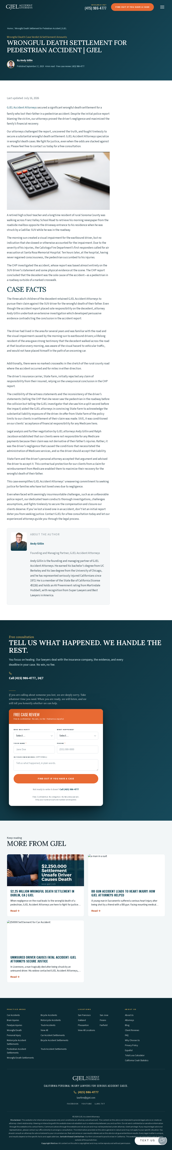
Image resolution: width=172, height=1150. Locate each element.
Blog (127, 1025)
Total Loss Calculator (134, 1055)
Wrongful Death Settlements (20, 1057)
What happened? (65, 729)
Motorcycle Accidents (51, 1020)
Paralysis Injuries (14, 1025)
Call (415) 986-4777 (69, 789)
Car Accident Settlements (53, 1035)
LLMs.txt (100, 1103)
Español (129, 1050)
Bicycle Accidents (49, 1015)
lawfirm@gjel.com (86, 1098)
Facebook (72, 1103)
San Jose (104, 1015)
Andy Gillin (26, 60)
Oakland (82, 1020)
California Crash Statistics (136, 1060)
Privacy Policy (131, 1045)
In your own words (30, 757)
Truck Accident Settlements (54, 1049)
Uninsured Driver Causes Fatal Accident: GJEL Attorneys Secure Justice (43, 959)
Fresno (103, 1020)
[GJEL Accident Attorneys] (19, 7)
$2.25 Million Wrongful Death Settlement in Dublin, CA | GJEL (42, 893)
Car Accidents (13, 1015)
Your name (20, 743)
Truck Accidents (48, 1025)
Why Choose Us (132, 1040)
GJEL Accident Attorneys (22, 108)
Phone (61, 743)
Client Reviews (132, 1030)
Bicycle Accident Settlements (54, 1040)
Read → (15, 911)
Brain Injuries (13, 1020)
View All (44, 1030)
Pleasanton (83, 1025)
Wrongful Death (14, 1030)
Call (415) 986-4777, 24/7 (26, 678)
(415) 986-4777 (78, 66)
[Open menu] (162, 7)
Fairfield (104, 1025)
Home (10, 28)
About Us (129, 1015)
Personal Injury (14, 1035)
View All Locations (86, 1030)
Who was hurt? (22, 729)
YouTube (86, 1103)
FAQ (126, 1035)
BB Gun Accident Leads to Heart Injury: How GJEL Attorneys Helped (123, 893)
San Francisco (84, 1015)
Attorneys (129, 1020)
